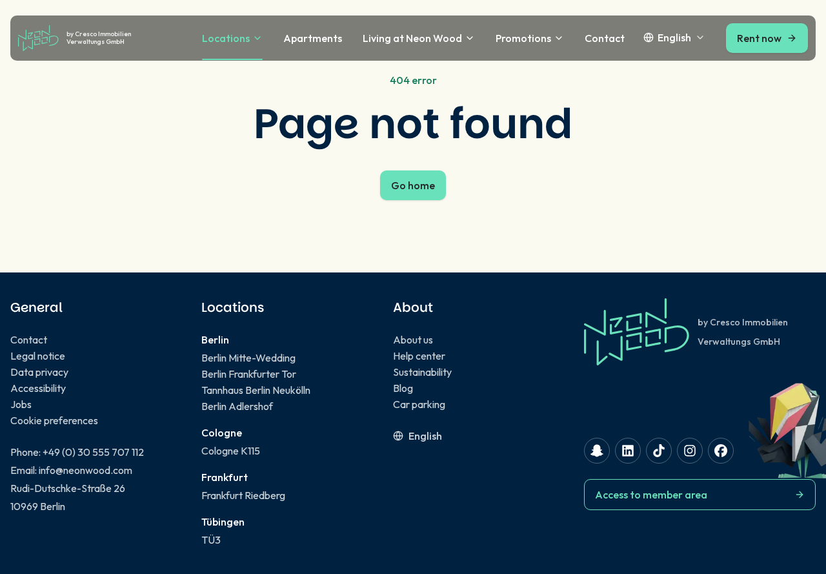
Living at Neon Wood (412, 38)
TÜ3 (211, 539)
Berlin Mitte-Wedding (248, 357)
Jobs (21, 404)
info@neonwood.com (85, 470)
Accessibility (38, 388)
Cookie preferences (54, 420)
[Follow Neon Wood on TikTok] (659, 451)
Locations (226, 38)
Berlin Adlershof (237, 406)
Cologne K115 (230, 450)
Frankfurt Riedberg (243, 495)
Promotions (523, 38)
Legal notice (37, 355)
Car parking (419, 404)
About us (413, 339)
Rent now (759, 38)
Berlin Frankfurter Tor (248, 373)
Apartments (312, 38)
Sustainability (422, 371)
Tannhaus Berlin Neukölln (255, 390)
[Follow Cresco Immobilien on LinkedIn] (628, 451)
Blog (403, 388)
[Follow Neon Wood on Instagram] (690, 451)
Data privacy (39, 371)
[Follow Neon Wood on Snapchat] (597, 451)
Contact (605, 38)
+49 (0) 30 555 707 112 (93, 452)
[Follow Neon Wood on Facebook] (721, 451)
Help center (419, 355)
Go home (413, 185)
